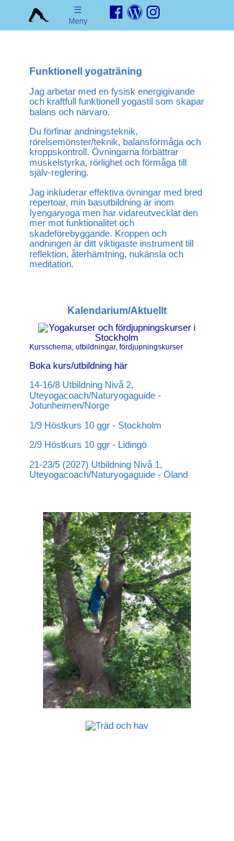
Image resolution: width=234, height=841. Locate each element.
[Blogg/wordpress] (134, 12)
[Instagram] (153, 12)
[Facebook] (116, 12)
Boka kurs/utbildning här (78, 365)
